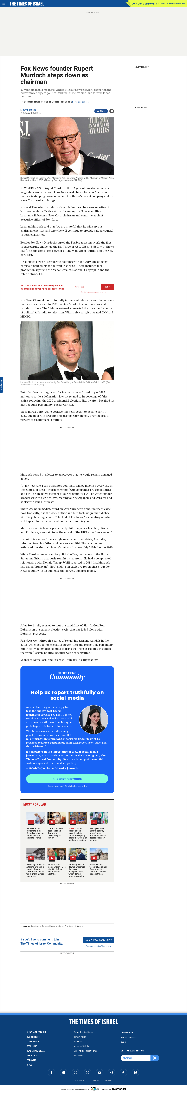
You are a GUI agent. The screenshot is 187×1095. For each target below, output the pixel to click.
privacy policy (80, 1037)
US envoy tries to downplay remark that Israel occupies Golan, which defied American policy (77, 870)
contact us (78, 1055)
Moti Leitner (7, 1034)
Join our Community (144, 3)
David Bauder (29, 110)
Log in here (106, 946)
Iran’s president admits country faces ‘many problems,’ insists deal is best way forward (98, 834)
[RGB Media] (95, 1088)
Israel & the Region (39, 926)
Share (103, 111)
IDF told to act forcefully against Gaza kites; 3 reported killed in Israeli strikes (98, 869)
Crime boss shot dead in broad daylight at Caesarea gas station (55, 833)
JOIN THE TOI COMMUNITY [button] (98, 940)
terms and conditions (83, 1032)
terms (104, 292)
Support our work (67, 779)
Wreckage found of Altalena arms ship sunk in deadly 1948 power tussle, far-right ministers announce (35, 870)
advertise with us (81, 1046)
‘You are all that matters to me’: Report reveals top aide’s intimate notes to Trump (35, 833)
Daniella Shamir (8, 1071)
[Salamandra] (119, 1089)
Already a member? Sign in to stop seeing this (67, 786)
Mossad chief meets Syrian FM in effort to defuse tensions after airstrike (56, 869)
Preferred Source (80, 102)
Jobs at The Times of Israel (85, 1051)
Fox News (69, 926)
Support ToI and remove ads (171, 3)
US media (79, 926)
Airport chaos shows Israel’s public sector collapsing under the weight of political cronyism (78, 834)
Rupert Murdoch (56, 926)
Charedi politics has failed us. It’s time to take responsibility (20, 1040)
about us (78, 1041)
